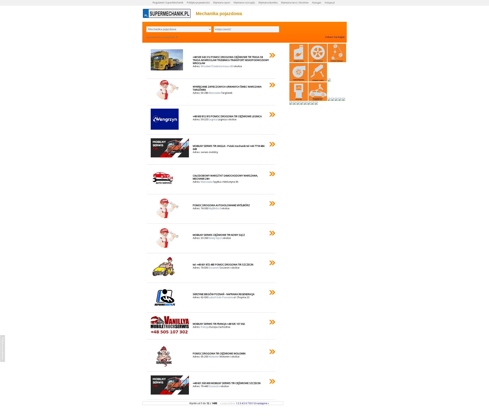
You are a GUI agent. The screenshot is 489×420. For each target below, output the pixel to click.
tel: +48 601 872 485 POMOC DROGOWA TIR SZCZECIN (223, 264)
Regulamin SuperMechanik (168, 2)
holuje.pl (330, 2)
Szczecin (214, 267)
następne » (262, 403)
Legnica (213, 119)
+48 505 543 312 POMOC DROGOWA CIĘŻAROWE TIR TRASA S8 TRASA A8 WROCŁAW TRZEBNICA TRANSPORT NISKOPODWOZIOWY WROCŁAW (231, 60)
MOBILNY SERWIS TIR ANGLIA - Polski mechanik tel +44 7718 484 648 (228, 147)
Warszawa (215, 92)
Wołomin (214, 356)
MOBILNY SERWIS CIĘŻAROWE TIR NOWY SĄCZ (219, 235)
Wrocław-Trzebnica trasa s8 (217, 66)
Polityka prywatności (198, 2)
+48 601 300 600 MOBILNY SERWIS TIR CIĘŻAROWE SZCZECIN (227, 383)
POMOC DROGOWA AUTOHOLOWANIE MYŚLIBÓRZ (221, 205)
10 (254, 403)
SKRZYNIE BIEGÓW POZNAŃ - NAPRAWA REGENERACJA (223, 294)
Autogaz (316, 2)
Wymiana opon (221, 2)
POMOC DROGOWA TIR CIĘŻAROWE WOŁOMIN (219, 353)
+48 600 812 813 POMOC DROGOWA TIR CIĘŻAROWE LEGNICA (227, 116)
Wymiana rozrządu (244, 2)
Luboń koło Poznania (221, 297)
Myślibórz (214, 208)
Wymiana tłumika (268, 2)
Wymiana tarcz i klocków (294, 2)
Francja (205, 327)
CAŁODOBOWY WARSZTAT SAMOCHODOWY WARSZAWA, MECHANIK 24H (225, 177)
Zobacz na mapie (335, 37)
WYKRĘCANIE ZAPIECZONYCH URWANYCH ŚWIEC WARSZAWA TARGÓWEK (227, 88)
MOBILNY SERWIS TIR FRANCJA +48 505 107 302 (219, 324)
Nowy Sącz (215, 238)
